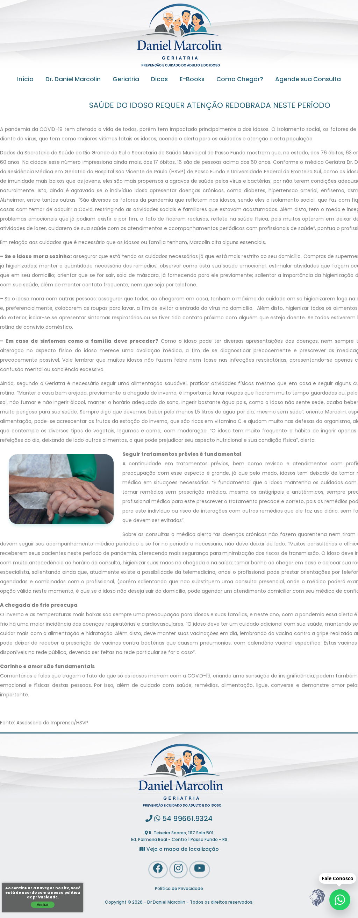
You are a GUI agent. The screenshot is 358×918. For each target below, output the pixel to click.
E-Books (192, 80)
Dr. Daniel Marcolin (73, 80)
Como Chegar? (239, 80)
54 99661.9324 (186, 819)
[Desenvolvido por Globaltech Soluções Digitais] (317, 906)
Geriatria (126, 80)
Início (25, 80)
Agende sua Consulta (308, 80)
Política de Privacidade (179, 888)
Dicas (159, 80)
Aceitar (43, 905)
